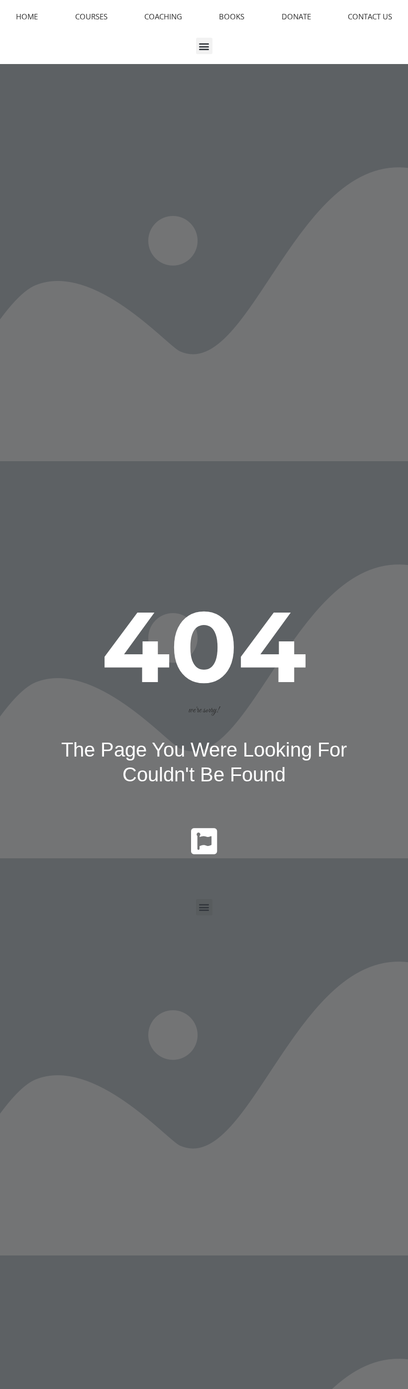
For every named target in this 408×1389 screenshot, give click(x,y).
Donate (296, 16)
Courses (91, 16)
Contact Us (370, 16)
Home (27, 16)
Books (231, 16)
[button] (204, 46)
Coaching (163, 16)
